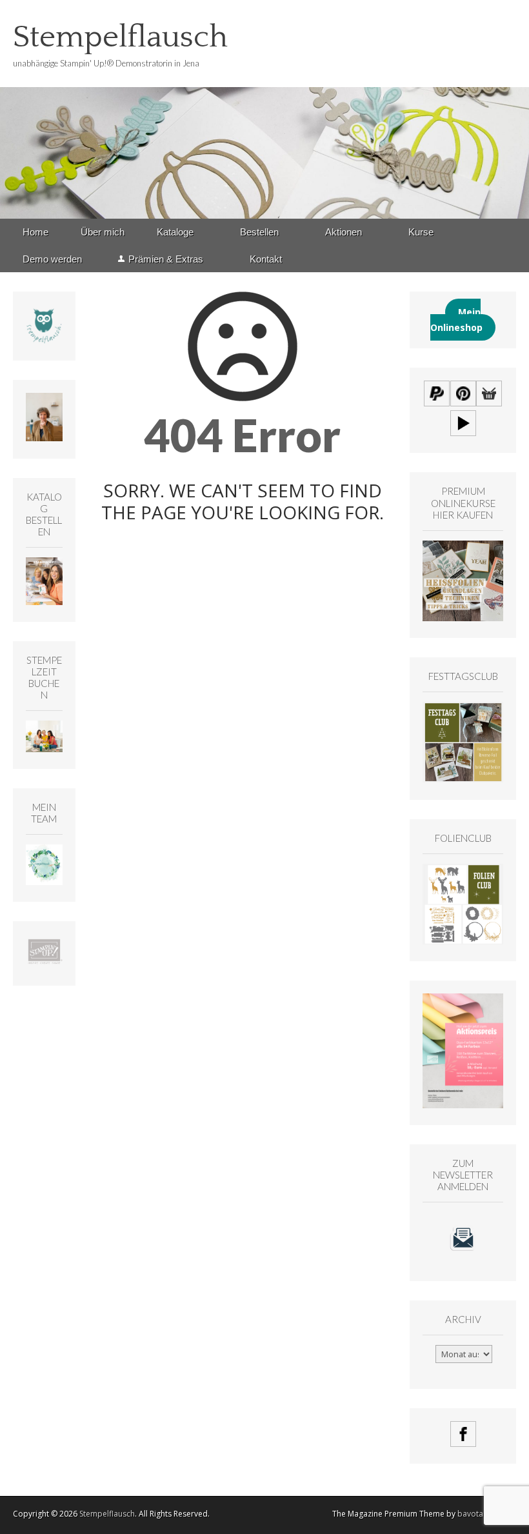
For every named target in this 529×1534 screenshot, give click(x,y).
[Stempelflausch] (264, 109)
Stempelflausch (120, 37)
